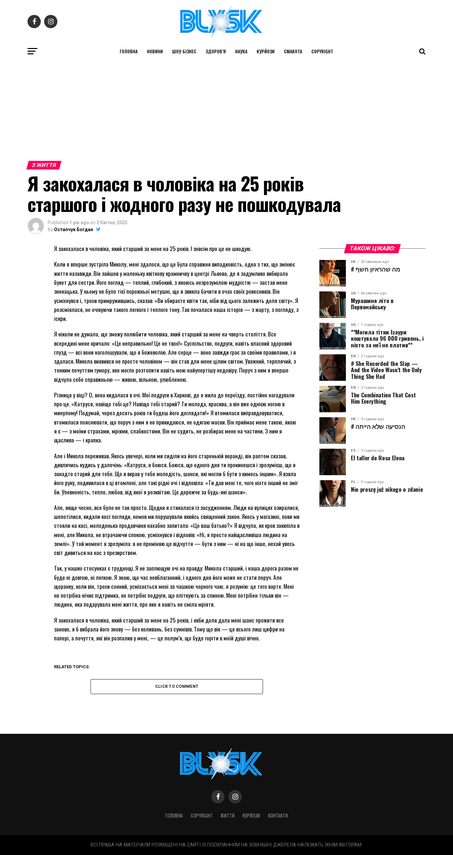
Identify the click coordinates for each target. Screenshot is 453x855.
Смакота (293, 51)
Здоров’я (216, 51)
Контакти (278, 815)
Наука (241, 51)
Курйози (266, 51)
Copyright (322, 51)
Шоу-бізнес (184, 51)
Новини (155, 51)
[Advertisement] (226, 108)
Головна (129, 51)
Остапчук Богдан (73, 229)
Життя (227, 815)
